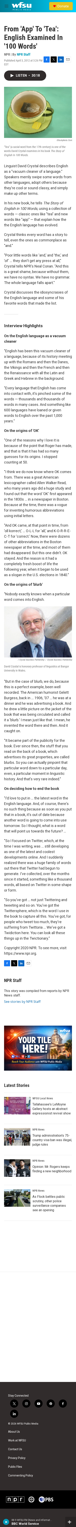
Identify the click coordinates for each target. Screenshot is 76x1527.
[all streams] (70, 1522)
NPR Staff (23, 54)
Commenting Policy (20, 1475)
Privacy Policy (17, 1458)
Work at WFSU (17, 1440)
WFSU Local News (42, 1098)
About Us (14, 1431)
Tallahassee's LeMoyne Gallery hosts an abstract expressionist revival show (51, 1108)
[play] (6, 1522)
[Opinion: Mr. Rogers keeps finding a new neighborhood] (17, 1168)
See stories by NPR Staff (22, 1001)
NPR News (38, 1129)
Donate (63, 6)
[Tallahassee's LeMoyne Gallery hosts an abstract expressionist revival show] (17, 1105)
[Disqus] (38, 1327)
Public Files (15, 1466)
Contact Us (15, 1449)
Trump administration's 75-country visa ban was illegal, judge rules (52, 1140)
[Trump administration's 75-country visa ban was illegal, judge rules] (17, 1137)
